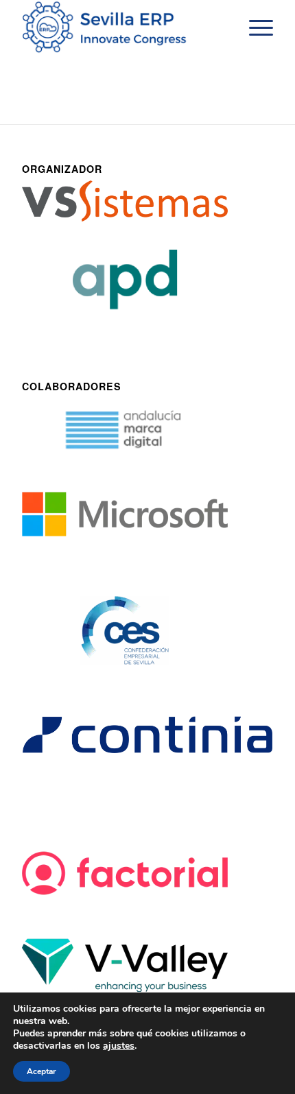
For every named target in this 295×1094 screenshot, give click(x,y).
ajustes (118, 1046)
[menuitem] (254, 27)
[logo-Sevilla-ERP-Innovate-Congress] (122, 27)
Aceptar (41, 1071)
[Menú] (254, 27)
